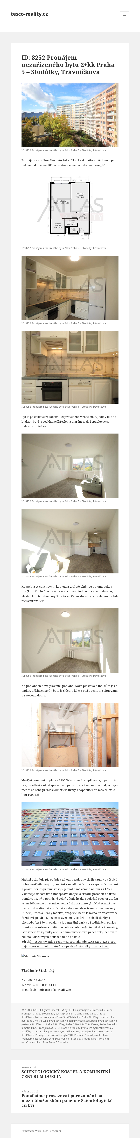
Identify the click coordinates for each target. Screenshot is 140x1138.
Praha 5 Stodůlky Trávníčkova (82, 1024)
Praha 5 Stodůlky (54, 1024)
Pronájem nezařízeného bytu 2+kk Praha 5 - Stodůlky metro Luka (71, 1035)
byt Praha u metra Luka (35, 1020)
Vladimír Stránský (38, 970)
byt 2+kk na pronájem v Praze (81, 1010)
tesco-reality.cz (29, 13)
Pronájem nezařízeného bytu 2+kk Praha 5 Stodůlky (65, 1040)
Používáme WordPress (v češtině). (41, 1131)
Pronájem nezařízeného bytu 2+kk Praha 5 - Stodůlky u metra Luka (59, 1038)
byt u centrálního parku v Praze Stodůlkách (73, 1020)
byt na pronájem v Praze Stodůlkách (55, 1017)
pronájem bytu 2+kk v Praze (63, 1031)
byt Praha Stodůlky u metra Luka (95, 1017)
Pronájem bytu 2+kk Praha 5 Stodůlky (59, 1027)
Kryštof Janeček (50, 1010)
